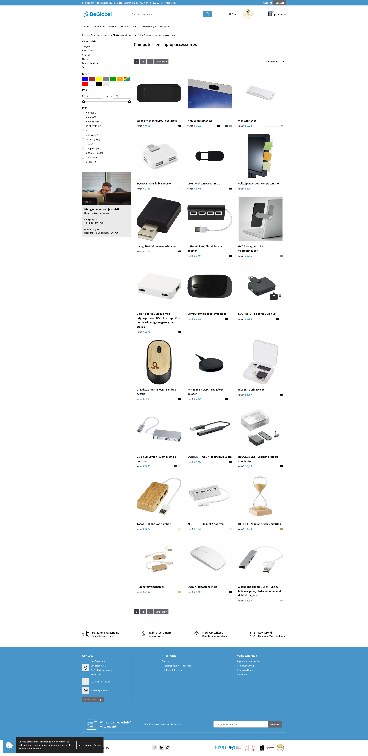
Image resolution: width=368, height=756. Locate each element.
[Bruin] (91, 79)
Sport (134, 26)
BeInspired (164, 26)
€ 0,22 (245, 125)
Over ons (267, 2)
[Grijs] (106, 79)
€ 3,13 (194, 318)
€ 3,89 (245, 394)
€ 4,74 (245, 529)
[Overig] (127, 79)
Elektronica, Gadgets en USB (127, 35)
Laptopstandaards (91, 63)
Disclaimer (242, 674)
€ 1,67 (194, 188)
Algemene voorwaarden (248, 661)
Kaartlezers (88, 50)
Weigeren (97, 745)
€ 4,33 (143, 399)
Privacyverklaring (245, 670)
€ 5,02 (194, 592)
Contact (280, 2)
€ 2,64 (194, 399)
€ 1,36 (143, 188)
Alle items (97, 26)
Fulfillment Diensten (172, 670)
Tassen (111, 26)
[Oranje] (120, 79)
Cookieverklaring (245, 665)
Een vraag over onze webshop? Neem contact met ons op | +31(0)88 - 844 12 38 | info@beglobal (129, 2)
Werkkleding (148, 26)
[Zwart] (98, 84)
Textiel (122, 26)
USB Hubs (87, 54)
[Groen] (113, 79)
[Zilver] (106, 84)
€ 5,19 (245, 600)
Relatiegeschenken (100, 35)
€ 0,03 (143, 125)
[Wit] (91, 84)
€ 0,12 (194, 125)
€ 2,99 (245, 318)
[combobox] (166, 14)
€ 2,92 (143, 592)
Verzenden (275, 724)
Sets (84, 67)
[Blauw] (84, 79)
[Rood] (84, 84)
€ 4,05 (194, 461)
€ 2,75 (245, 255)
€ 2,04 (143, 251)
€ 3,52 (194, 529)
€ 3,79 (245, 466)
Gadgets (86, 46)
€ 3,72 (143, 529)
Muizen (85, 58)
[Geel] (98, 79)
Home (87, 26)
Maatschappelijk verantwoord (176, 665)
